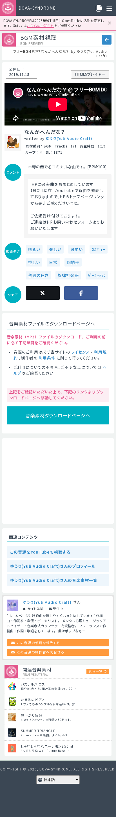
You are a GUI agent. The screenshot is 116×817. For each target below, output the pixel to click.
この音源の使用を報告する (38, 642)
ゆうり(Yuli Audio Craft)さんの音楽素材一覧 (54, 580)
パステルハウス (33, 684)
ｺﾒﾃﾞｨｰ (98, 249)
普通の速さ (38, 275)
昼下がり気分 (32, 715)
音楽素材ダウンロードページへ (58, 415)
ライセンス (80, 352)
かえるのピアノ (32, 699)
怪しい (34, 262)
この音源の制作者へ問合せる (40, 651)
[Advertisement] (58, 480)
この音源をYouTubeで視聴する (40, 552)
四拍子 (73, 262)
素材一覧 (95, 671)
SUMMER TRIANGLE (38, 730)
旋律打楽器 (68, 275)
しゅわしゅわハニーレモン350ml (47, 746)
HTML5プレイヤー (90, 74)
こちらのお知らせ (40, 25)
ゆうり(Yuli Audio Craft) (69, 138)
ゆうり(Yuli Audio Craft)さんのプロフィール (53, 566)
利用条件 (47, 358)
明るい (34, 249)
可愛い (76, 249)
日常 (53, 262)
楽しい (55, 249)
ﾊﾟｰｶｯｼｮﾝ (97, 275)
